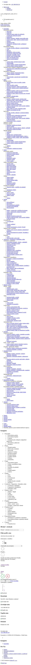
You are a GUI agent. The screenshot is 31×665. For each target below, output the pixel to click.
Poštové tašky (10, 178)
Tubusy (8, 256)
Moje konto (6, 7)
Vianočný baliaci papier (12, 406)
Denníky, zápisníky (11, 174)
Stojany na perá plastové (12, 59)
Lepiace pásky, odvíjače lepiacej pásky (16, 61)
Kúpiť (2, 571)
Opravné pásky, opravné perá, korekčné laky (17, 77)
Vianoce (7, 522)
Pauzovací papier (11, 194)
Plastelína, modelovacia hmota (14, 125)
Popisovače (9, 214)
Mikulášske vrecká (11, 413)
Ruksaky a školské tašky (12, 96)
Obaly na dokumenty (12, 262)
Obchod (5, 418)
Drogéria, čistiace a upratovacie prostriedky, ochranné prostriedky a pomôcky (17, 348)
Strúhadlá (9, 132)
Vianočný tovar (11, 523)
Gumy (8, 78)
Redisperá (9, 70)
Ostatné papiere (11, 470)
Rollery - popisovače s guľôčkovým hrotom (17, 210)
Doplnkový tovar (9, 507)
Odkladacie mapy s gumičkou (14, 250)
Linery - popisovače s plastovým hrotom (16, 211)
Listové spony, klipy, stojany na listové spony (17, 39)
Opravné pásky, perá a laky (13, 238)
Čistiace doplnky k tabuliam (13, 74)
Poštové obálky (10, 177)
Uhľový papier (10, 192)
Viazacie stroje (10, 393)
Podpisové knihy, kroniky (13, 264)
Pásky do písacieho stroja (13, 57)
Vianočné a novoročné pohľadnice (15, 411)
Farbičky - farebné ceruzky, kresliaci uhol (16, 99)
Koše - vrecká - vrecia (13, 504)
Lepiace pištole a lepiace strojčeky (15, 66)
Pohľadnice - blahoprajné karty (14, 375)
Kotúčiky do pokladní (13, 467)
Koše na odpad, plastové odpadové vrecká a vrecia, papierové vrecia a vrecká (17, 344)
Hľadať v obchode (5, 530)
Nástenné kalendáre (11, 278)
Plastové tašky (10, 300)
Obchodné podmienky (9, 651)
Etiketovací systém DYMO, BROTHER (16, 392)
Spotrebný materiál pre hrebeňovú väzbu (16, 388)
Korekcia (10, 444)
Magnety (9, 50)
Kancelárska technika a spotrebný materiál (18, 519)
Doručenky (9, 181)
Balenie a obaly (8, 490)
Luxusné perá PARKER (12, 206)
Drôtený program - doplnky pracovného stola (17, 38)
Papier (6, 461)
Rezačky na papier (11, 395)
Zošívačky (9, 33)
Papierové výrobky (12, 452)
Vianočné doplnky (11, 410)
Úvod (5, 423)
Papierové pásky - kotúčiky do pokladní (16, 187)
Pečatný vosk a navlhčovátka (13, 56)
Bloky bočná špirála (11, 166)
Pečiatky (6, 416)
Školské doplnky (12, 455)
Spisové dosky (10, 246)
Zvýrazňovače (10, 221)
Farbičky (9, 225)
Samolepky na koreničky (12, 304)
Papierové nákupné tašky (13, 298)
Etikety (10, 468)
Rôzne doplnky (11, 511)
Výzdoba (10, 508)
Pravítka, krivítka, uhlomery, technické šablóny (18, 48)
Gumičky (9, 287)
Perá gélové (9, 203)
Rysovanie (10, 450)
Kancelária (7, 433)
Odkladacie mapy (11, 247)
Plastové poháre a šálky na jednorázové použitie (18, 330)
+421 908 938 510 (15, 4)
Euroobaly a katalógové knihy (14, 271)
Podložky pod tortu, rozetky (13, 318)
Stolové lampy (10, 400)
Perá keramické (10, 207)
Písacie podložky (11, 261)
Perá (9, 475)
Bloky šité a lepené (11, 169)
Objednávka (7, 24)
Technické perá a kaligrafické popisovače (16, 68)
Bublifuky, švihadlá (11, 363)
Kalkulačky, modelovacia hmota (14, 148)
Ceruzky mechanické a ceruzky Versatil (16, 227)
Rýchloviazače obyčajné (12, 251)
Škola (6, 445)
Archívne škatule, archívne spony (14, 254)
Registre (9, 260)
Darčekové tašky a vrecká (13, 297)
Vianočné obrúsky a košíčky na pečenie (16, 407)
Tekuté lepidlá (10, 63)
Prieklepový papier (11, 158)
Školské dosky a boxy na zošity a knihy (16, 82)
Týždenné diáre (10, 275)
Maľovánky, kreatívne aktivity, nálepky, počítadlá (18, 128)
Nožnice (9, 41)
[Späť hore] (4, 663)
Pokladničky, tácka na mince (13, 52)
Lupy (8, 49)
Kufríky (8, 83)
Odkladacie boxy (11, 249)
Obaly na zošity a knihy (12, 85)
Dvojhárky (9, 156)
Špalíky (8, 170)
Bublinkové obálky (11, 183)
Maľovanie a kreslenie (13, 449)
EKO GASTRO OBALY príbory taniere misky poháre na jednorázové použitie (18, 324)
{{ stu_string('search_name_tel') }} (9, 13)
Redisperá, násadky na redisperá (14, 116)
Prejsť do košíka (14, 580)
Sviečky (8, 378)
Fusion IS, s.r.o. (13, 660)
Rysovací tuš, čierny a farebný (14, 121)
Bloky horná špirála (11, 167)
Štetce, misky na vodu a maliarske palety (16, 108)
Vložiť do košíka (5, 564)
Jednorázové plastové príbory (14, 329)
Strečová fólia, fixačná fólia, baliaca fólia (16, 290)
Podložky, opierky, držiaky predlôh (15, 384)
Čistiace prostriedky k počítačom (14, 385)
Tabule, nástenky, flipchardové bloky (15, 72)
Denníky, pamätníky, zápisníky (14, 368)
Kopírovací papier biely (12, 152)
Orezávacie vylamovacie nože (14, 53)
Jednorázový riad (12, 499)
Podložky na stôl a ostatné (13, 283)
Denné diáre (9, 273)
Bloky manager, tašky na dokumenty (15, 268)
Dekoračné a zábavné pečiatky (14, 129)
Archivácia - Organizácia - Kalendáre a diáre (15, 484)
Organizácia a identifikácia (14, 487)
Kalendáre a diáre (12, 488)
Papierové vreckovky (12, 341)
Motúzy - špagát (12, 491)
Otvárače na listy (11, 42)
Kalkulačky (9, 37)
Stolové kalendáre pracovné (13, 282)
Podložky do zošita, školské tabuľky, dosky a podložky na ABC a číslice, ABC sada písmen (18, 136)
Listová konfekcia (11, 184)
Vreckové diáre (10, 276)
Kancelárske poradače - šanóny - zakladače (17, 242)
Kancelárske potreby (13, 435)
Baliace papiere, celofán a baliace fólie (16, 291)
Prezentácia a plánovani (13, 442)
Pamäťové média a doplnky (13, 382)
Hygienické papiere (12, 502)
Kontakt (5, 2)
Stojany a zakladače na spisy (13, 243)
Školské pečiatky (8, 419)
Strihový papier (10, 195)
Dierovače (9, 31)
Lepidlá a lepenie (12, 456)
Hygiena (7, 501)
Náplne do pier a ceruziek (14, 481)
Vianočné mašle (10, 408)
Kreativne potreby (12, 453)
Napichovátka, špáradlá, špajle (14, 320)
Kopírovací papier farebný (13, 154)
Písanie (7, 473)
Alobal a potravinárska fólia (13, 306)
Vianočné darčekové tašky (13, 404)
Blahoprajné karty (12, 513)
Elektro (10, 520)
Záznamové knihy (11, 165)
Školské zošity (10, 163)
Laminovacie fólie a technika (13, 389)
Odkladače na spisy (11, 245)
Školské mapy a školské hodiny (14, 134)
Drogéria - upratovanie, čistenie (15, 505)
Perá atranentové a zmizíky (13, 205)
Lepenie (10, 438)
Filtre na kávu (10, 316)
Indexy (8, 173)
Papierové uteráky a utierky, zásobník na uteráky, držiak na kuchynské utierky (18, 335)
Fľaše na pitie (10, 302)
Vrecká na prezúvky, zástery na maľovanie (17, 86)
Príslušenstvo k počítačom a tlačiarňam (17, 517)
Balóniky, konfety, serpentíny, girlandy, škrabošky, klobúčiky (16, 354)
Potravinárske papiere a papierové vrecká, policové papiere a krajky (16, 313)
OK (5, 580)
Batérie (8, 399)
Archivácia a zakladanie (13, 485)
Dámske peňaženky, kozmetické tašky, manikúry (18, 370)
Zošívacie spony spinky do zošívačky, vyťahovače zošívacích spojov (16, 35)
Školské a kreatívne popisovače (14, 104)
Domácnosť (9, 367)
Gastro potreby (11, 497)
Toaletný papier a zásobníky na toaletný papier (18, 337)
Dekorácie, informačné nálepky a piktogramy (17, 356)
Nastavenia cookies (8, 657)
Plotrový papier (10, 155)
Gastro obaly (11, 496)
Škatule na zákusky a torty (13, 311)
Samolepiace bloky (11, 172)
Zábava (10, 510)
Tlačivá (8, 198)
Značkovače (9, 213)
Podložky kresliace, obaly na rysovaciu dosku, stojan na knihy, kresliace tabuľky (18, 91)
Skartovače (9, 396)
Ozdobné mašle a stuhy (12, 289)
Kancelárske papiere (13, 462)
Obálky (10, 465)
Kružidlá (9, 114)
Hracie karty (9, 362)
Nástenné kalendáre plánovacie (14, 279)
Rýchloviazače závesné (12, 253)
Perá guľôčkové (10, 202)
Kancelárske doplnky (13, 436)
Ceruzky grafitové (11, 224)
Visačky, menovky (11, 269)
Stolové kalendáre (11, 280)
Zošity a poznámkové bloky (14, 464)
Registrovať (9, 9)
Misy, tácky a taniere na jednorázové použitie (17, 327)
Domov (5, 415)
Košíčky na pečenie (11, 319)
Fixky (9, 476)
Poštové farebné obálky (12, 180)
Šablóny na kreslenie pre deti (13, 110)
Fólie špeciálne (10, 390)
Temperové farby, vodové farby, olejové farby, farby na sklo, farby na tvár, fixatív (18, 101)
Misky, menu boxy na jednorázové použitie (17, 326)
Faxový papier (10, 161)
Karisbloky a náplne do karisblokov (15, 258)
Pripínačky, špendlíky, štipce (13, 55)
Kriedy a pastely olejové (12, 103)
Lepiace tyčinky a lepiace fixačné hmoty (16, 64)
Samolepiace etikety (11, 189)
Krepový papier (10, 126)
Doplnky (10, 494)
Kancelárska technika (10, 516)
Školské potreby (7, 426)
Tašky (9, 493)
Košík (2, 24)
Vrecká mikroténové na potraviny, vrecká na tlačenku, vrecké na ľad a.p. (17, 309)
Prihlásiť (9, 8)
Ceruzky (10, 479)
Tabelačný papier (11, 159)
